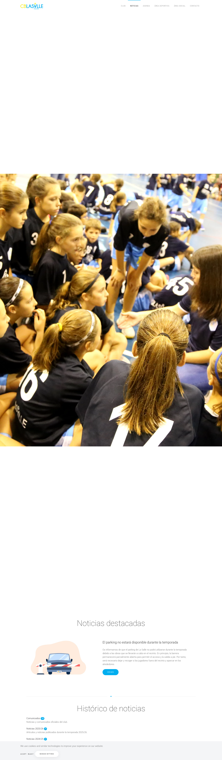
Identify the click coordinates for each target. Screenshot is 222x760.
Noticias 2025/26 (36, 728)
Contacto (194, 6)
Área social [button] (179, 6)
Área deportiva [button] (161, 6)
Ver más (110, 672)
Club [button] (123, 6)
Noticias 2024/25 (36, 739)
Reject (31, 754)
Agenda (146, 6)
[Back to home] (32, 6)
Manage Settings (47, 754)
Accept (23, 754)
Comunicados (35, 718)
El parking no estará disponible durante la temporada (140, 642)
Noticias (134, 6)
